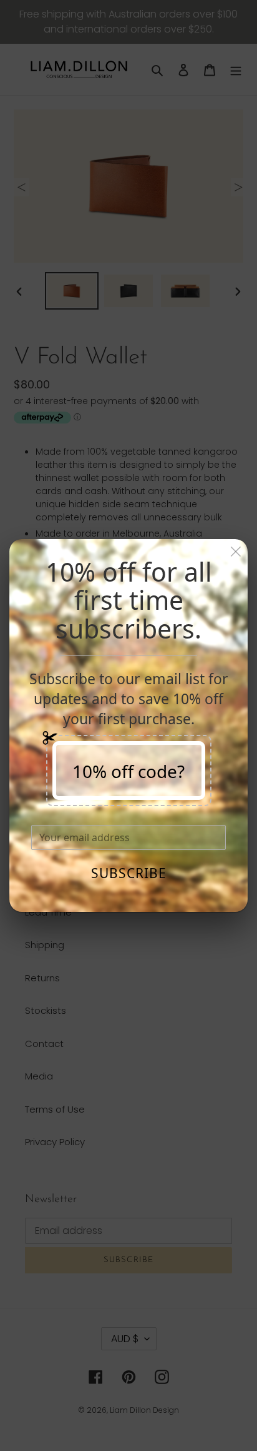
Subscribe (129, 873)
